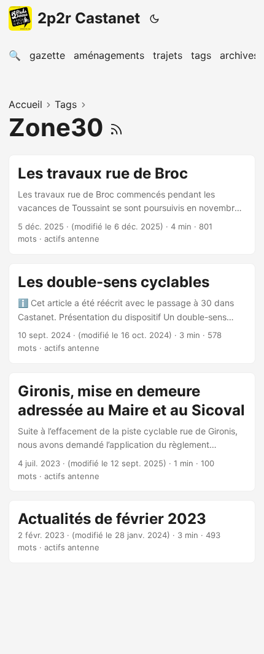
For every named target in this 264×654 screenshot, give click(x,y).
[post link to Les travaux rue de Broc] (132, 205)
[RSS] (116, 127)
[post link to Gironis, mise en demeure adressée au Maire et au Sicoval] (132, 432)
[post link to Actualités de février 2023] (132, 532)
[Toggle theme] (155, 18)
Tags (66, 104)
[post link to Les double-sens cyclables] (132, 313)
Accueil (25, 104)
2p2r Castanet (88, 18)
